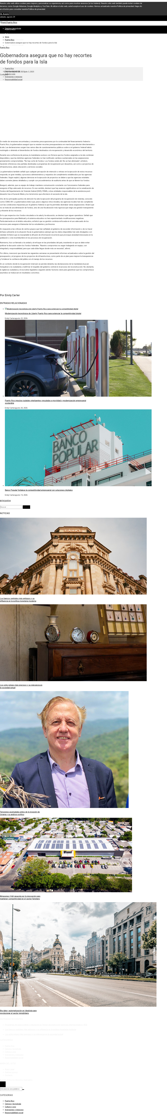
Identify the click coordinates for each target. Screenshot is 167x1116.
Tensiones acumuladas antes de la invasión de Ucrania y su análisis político (20, 813)
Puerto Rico (4, 47)
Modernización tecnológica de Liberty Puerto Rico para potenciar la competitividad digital (43, 313)
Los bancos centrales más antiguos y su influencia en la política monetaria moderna (18, 599)
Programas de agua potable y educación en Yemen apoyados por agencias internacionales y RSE (46, 1025)
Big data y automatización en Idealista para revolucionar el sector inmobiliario (18, 1012)
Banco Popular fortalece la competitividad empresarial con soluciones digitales (39, 490)
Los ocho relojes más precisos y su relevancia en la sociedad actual (34, 1034)
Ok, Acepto (4, 14)
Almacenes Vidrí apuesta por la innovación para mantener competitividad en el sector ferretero (20, 897)
